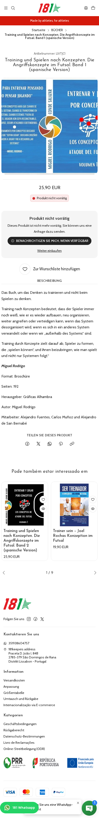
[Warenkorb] (93, 8)
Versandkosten (14, 680)
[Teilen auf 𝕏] (38, 444)
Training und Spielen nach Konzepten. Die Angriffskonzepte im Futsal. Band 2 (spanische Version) (21, 540)
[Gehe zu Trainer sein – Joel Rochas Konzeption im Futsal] (74, 505)
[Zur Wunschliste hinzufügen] (43, 499)
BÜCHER (57, 30)
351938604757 (19, 643)
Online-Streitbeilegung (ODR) (24, 749)
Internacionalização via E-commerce (29, 705)
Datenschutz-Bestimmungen (24, 736)
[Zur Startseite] (49, 8)
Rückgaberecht (13, 730)
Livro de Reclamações (19, 743)
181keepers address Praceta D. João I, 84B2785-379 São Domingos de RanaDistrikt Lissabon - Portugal (32, 655)
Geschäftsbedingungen (20, 724)
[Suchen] (13, 8)
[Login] (86, 8)
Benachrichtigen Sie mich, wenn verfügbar (52, 241)
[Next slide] (94, 572)
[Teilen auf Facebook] (27, 444)
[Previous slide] (4, 572)
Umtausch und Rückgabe (20, 699)
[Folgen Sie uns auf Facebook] (35, 619)
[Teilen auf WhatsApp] (49, 444)
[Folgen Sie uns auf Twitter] (42, 619)
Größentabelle (13, 693)
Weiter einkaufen (49, 250)
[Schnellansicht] (43, 508)
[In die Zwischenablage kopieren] (72, 444)
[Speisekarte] (6, 8)
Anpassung (11, 686)
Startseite (38, 30)
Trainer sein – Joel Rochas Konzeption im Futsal (73, 536)
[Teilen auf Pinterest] (61, 444)
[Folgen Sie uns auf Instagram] (28, 619)
